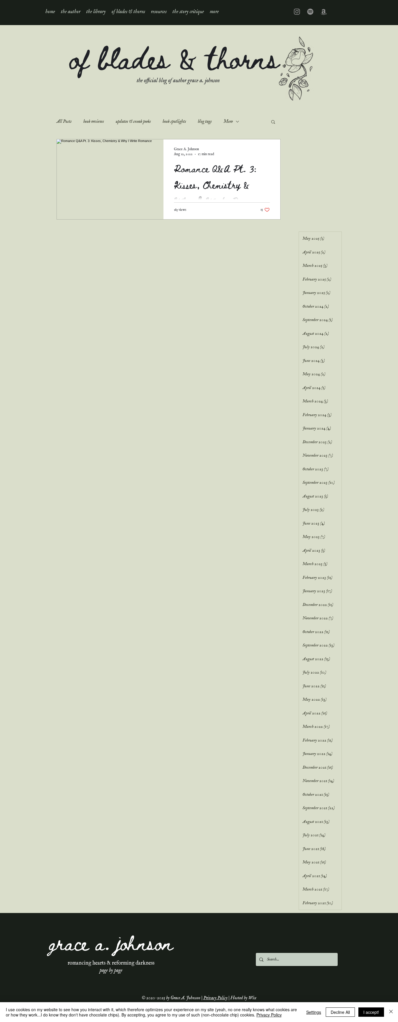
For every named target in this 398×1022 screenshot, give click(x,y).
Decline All (340, 1012)
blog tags (205, 122)
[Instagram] (297, 12)
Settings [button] (313, 1012)
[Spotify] (310, 12)
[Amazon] (324, 12)
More (228, 122)
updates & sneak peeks (133, 122)
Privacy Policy (215, 998)
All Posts (64, 122)
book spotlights (174, 122)
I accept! (371, 1012)
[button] (96, 11)
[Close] (391, 1012)
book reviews (93, 122)
